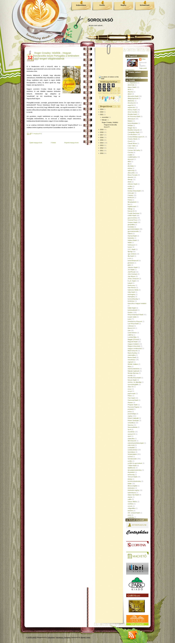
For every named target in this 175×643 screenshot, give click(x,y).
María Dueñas (132, 353)
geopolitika (131, 224)
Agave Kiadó (132, 87)
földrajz (130, 209)
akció (129, 89)
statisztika (131, 438)
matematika (131, 355)
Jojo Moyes (131, 276)
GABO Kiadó (132, 215)
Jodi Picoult (131, 272)
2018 (101, 132)
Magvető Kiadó (133, 341)
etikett (130, 188)
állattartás (131, 101)
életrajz (130, 179)
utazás (130, 497)
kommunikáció (132, 310)
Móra (129, 366)
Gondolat (131, 227)
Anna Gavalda (132, 112)
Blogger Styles (85, 637)
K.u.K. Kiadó (132, 281)
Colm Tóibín (132, 146)
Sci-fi (129, 429)
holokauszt (131, 245)
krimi (129, 319)
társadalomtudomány (135, 470)
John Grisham (132, 274)
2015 (101, 140)
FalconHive (51, 637)
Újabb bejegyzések (35, 142)
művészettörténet (133, 368)
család (130, 155)
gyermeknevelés (133, 231)
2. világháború (132, 83)
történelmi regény (133, 490)
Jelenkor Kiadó (133, 267)
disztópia (131, 166)
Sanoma (130, 425)
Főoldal (53, 142)
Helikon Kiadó (132, 240)
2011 (101, 150)
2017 (101, 135)
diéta (129, 161)
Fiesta (130, 200)
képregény (131, 296)
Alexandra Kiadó (133, 96)
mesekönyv (131, 359)
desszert (131, 159)
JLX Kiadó (131, 269)
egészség (131, 170)
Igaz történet (132, 254)
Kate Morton (132, 287)
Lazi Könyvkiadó (133, 323)
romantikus (131, 423)
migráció (130, 362)
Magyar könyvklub (134, 346)
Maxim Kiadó (132, 357)
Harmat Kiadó (132, 236)
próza (130, 411)
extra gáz (131, 193)
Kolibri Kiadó (132, 308)
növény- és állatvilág (134, 382)
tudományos (132, 492)
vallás (130, 499)
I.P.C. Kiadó (131, 249)
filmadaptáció (132, 202)
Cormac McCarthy (134, 150)
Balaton (130, 121)
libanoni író (131, 328)
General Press (132, 220)
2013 (101, 145)
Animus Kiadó (132, 110)
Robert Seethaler (133, 420)
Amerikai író (132, 103)
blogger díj (131, 128)
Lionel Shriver (132, 332)
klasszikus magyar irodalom (137, 303)
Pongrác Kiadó (132, 405)
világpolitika (131, 508)
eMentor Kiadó (132, 184)
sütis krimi (131, 445)
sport (129, 436)
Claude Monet (132, 143)
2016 (101, 137)
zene (129, 515)
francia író (131, 211)
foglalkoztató (132, 206)
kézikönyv (131, 301)
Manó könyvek (133, 350)
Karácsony (131, 285)
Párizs (130, 396)
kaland (130, 283)
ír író (129, 258)
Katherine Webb (133, 290)
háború (130, 233)
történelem (131, 488)
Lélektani (131, 326)
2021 (101, 114)
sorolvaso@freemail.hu (133, 78)
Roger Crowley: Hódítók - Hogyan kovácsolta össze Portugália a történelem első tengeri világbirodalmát (56, 56)
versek (130, 506)
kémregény (131, 294)
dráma (130, 168)
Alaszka (130, 92)
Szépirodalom (81, 5)
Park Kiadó (131, 398)
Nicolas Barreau (133, 373)
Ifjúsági (130, 251)
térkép (130, 479)
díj (128, 164)
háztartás (131, 238)
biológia (130, 125)
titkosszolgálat (132, 486)
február (104, 120)
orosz (130, 389)
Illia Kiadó (131, 256)
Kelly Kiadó (131, 292)
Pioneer (130, 402)
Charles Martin (132, 139)
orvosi (130, 391)
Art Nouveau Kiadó (134, 116)
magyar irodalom (133, 344)
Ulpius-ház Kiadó (133, 495)
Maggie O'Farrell (133, 339)
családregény (132, 157)
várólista (130, 504)
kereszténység (133, 299)
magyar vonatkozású (135, 348)
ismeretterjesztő (133, 260)
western (130, 510)
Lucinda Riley (132, 337)
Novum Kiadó (132, 380)
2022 (101, 112)
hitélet (130, 242)
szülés (130, 461)
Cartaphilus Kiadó (133, 132)
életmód (130, 177)
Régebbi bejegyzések (71, 142)
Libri (129, 330)
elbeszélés (131, 173)
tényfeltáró (131, 472)
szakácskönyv (133, 450)
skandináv (131, 432)
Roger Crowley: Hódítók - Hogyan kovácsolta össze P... (110, 125)
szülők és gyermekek (135, 463)
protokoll (130, 409)
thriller (130, 483)
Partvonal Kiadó (133, 400)
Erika (143, 59)
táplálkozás (131, 468)
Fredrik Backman (133, 213)
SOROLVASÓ (100, 20)
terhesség (131, 474)
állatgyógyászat (133, 98)
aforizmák (131, 85)
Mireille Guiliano (133, 364)
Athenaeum (131, 119)
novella (130, 375)
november (105, 117)
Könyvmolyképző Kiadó (135, 314)
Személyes (131, 452)
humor (130, 247)
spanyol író (131, 434)
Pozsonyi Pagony (133, 407)
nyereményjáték (133, 384)
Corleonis (131, 148)
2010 (101, 153)
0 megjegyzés (36, 133)
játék (129, 265)
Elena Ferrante (133, 175)
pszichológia (132, 414)
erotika (130, 186)
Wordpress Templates (63, 637)
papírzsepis (131, 393)
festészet (131, 197)
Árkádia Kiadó (132, 114)
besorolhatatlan (133, 123)
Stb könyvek (132, 441)
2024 (101, 109)
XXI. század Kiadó (134, 513)
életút (129, 182)
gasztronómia (132, 218)
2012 (101, 148)
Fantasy (130, 195)
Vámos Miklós (132, 501)
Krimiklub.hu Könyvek (135, 321)
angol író (130, 105)
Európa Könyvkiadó (134, 191)
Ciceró (130, 141)
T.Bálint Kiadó (132, 465)
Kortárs (102, 5)
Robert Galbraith (133, 418)
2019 (101, 129)
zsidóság (131, 517)
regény (130, 416)
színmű (130, 456)
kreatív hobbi (132, 317)
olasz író (130, 386)
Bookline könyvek (133, 130)
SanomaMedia (132, 427)
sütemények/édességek (136, 443)
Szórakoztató (144, 5)
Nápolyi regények (133, 371)
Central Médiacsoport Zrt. (136, 137)
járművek (131, 263)
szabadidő (131, 447)
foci (129, 204)
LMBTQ (130, 335)
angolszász (131, 107)
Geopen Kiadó (132, 222)
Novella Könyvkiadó (134, 377)
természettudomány (134, 481)
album (130, 94)
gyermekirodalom (133, 229)
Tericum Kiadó (132, 477)
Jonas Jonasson (133, 278)
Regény (123, 5)
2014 (101, 143)
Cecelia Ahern (132, 134)
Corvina (130, 152)
